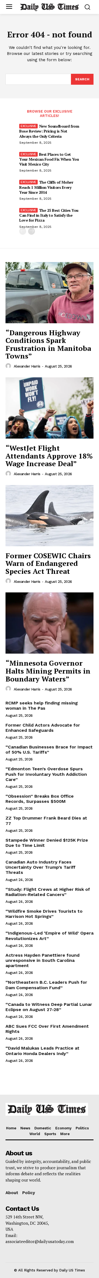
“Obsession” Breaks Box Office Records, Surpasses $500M (40, 799)
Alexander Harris (27, 366)
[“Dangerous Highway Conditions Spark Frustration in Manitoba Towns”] (50, 292)
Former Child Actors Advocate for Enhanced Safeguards (43, 727)
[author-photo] (9, 366)
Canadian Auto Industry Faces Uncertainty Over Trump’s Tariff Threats (41, 867)
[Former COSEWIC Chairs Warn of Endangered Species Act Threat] (50, 515)
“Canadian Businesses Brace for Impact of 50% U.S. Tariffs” (49, 749)
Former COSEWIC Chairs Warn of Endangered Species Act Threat (48, 563)
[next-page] (31, 231)
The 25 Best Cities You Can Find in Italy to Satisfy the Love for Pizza (48, 215)
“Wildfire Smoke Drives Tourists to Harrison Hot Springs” (44, 914)
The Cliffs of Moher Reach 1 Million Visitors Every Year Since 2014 (46, 187)
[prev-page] (22, 231)
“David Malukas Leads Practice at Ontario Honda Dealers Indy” (42, 1050)
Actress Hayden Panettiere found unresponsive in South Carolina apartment (42, 960)
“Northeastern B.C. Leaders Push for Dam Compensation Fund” (46, 985)
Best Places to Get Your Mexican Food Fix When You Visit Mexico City (49, 159)
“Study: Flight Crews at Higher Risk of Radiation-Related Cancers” (48, 892)
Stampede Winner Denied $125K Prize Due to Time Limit (47, 843)
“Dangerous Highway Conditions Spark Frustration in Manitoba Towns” (48, 344)
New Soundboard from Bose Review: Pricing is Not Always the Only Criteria (49, 131)
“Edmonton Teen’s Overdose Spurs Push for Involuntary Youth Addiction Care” (46, 774)
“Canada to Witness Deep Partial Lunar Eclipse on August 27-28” (49, 1007)
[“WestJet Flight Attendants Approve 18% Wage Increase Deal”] (50, 408)
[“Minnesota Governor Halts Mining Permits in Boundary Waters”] (50, 623)
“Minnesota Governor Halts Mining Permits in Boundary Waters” (48, 670)
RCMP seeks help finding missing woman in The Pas (42, 705)
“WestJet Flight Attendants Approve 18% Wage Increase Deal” (49, 455)
